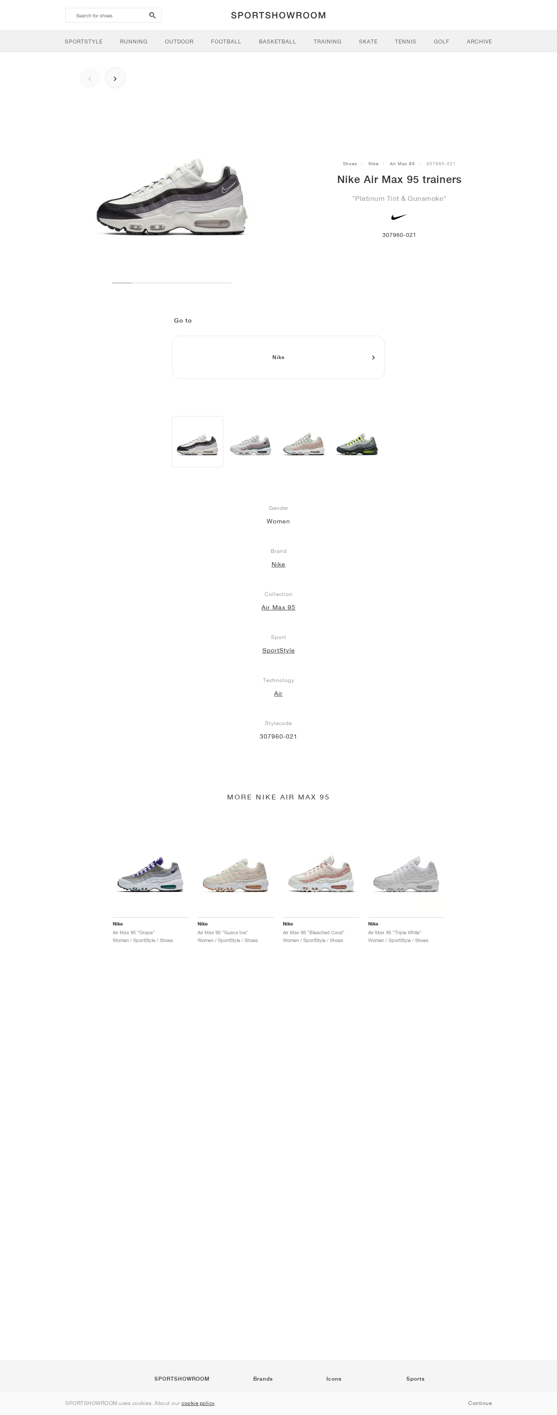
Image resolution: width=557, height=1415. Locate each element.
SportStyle (278, 650)
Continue (480, 1403)
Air (278, 693)
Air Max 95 (402, 163)
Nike (374, 163)
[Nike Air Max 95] (197, 441)
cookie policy (198, 1403)
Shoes (350, 163)
